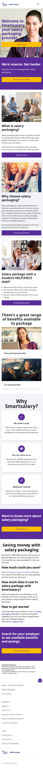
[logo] (10, 4)
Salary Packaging (8, 689)
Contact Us (6, 710)
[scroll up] (40, 681)
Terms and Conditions (10, 743)
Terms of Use (7, 739)
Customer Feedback (9, 723)
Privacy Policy (7, 735)
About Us (5, 706)
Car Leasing (6, 694)
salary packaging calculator (19, 572)
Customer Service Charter (12, 714)
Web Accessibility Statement (13, 719)
